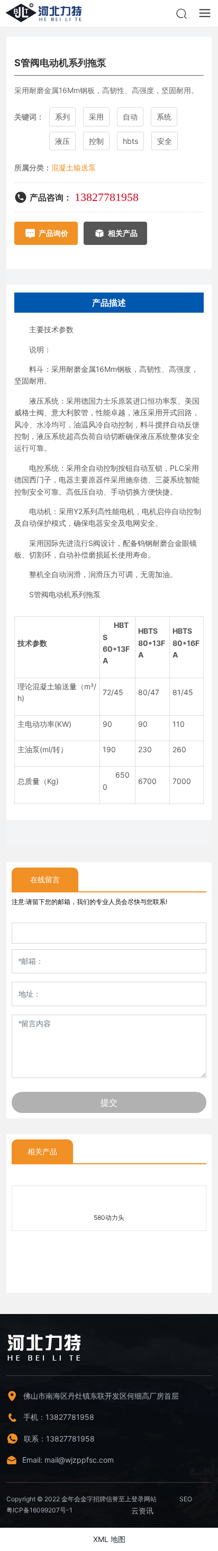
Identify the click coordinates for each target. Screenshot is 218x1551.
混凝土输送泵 (73, 167)
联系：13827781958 (59, 1438)
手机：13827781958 (58, 1416)
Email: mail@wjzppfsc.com (68, 1459)
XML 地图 (109, 1539)
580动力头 (109, 1217)
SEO (185, 1499)
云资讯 (142, 1510)
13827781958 (107, 197)
